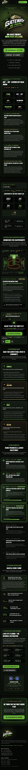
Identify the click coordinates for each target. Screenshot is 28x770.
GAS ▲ (8, 341)
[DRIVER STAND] (14, 257)
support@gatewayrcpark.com (6, 754)
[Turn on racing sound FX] (16, 2)
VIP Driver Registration (6, 751)
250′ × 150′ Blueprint (6, 750)
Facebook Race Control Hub (6, 753)
